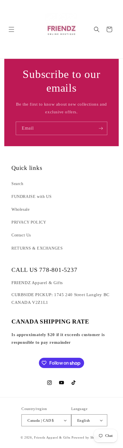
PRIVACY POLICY (28, 222)
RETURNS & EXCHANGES (37, 248)
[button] (11, 29)
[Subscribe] (100, 128)
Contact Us (21, 235)
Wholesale (20, 209)
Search (17, 184)
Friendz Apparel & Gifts (53, 437)
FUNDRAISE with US (31, 196)
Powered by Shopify (87, 437)
